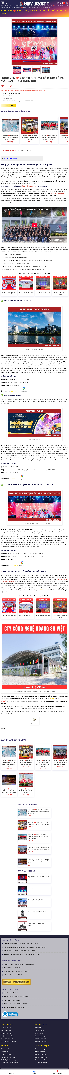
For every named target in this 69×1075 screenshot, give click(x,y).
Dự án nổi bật (5, 1049)
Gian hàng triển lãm (40, 1039)
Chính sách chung (39, 1049)
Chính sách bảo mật (40, 1054)
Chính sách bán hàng (40, 1057)
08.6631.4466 (42, 590)
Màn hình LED (38, 1027)
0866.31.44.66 (14, 993)
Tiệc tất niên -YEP (6, 1027)
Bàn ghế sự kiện (39, 1033)
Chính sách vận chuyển (41, 1060)
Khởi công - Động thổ (7, 1039)
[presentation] (3, 130)
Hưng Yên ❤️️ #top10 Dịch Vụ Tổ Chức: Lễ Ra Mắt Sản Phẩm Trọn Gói (34, 7)
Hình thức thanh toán (40, 1062)
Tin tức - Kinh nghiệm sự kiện (9, 1062)
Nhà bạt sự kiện (39, 1030)
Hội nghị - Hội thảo (6, 1030)
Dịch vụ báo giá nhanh (7, 1054)
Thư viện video (5, 1051)
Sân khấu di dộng (39, 1036)
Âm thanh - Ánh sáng (40, 1041)
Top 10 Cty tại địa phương (8, 1060)
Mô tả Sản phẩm (9, 151)
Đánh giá (24, 151)
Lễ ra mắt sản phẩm (7, 1033)
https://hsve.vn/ (15, 1000)
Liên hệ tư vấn (8, 105)
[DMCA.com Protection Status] (16, 982)
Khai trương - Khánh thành (8, 1041)
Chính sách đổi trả (39, 1051)
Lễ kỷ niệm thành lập (7, 1036)
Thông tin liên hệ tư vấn (8, 1057)
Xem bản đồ (15, 391)
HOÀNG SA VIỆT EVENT (19, 1004)
